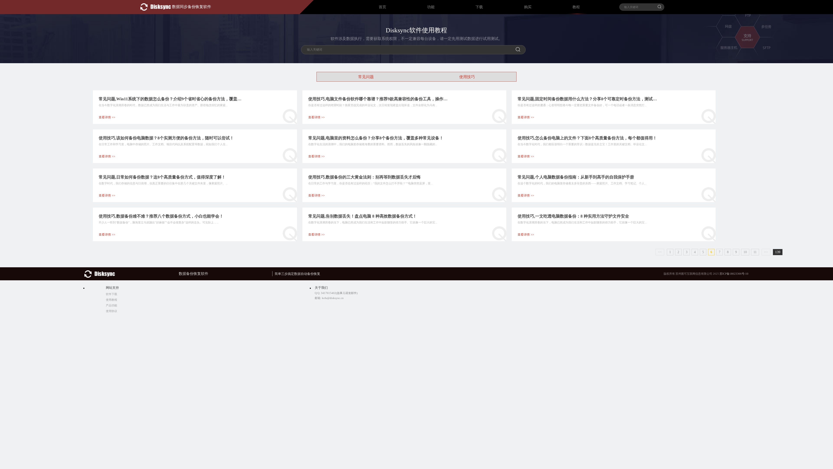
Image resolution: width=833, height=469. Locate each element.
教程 (576, 7)
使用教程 (111, 299)
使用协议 (111, 311)
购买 (527, 7)
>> (766, 252)
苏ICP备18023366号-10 (734, 273)
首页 (382, 7)
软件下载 (111, 294)
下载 (479, 7)
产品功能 (111, 305)
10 (745, 252)
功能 (431, 7)
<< (660, 252)
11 (755, 252)
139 (777, 252)
